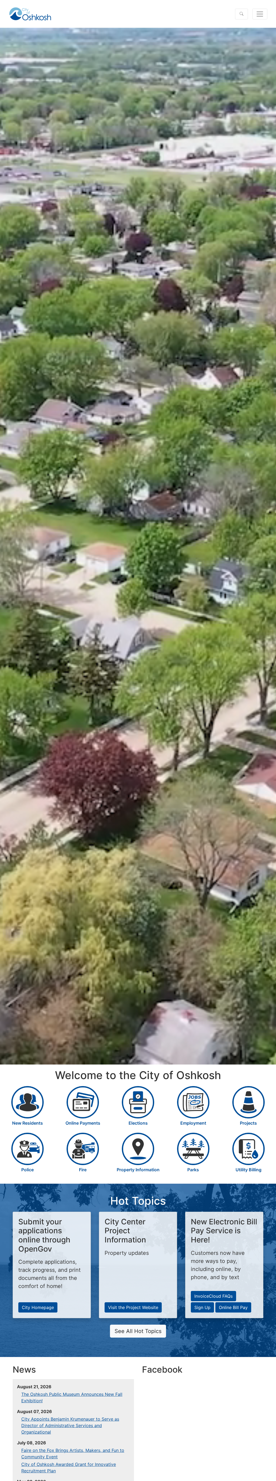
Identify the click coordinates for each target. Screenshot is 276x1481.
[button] (241, 14)
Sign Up (202, 1307)
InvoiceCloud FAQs (213, 1296)
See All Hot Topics (138, 1331)
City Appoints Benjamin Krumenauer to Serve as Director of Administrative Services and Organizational (70, 1425)
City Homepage (38, 1307)
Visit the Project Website (133, 1307)
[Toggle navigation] (259, 14)
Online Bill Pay (233, 1307)
